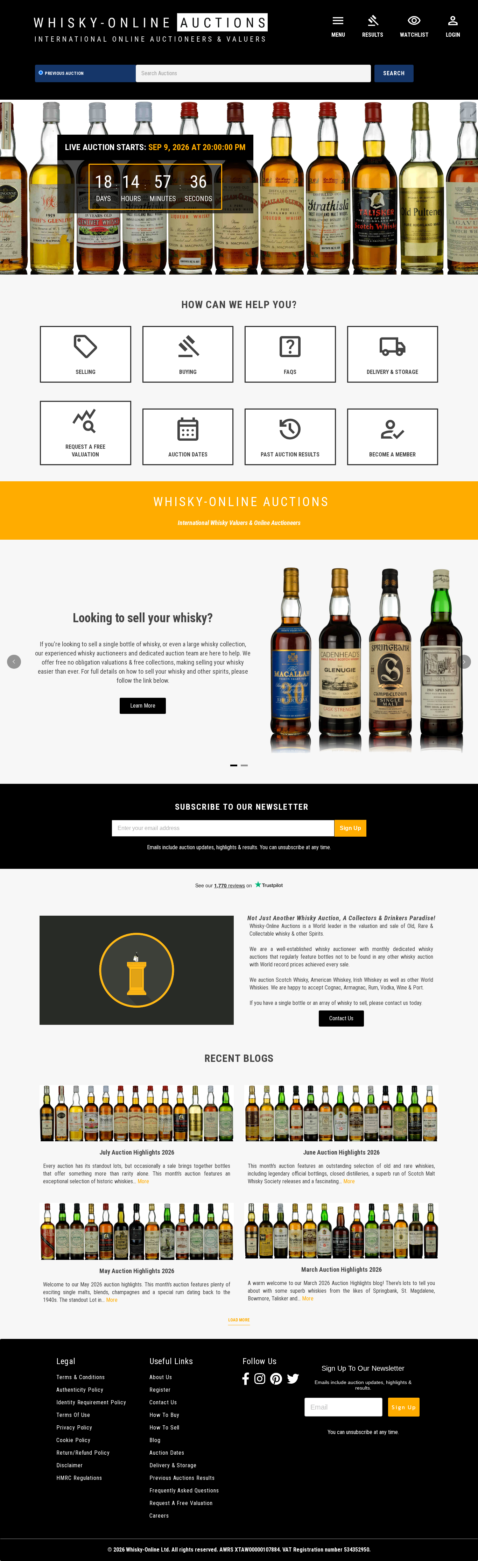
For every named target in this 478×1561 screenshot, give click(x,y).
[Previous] (14, 662)
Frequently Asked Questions (184, 1490)
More (143, 1181)
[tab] (233, 765)
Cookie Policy (73, 1440)
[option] (239, 187)
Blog (155, 1440)
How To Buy (164, 1415)
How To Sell (164, 1427)
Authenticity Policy (80, 1389)
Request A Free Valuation (181, 1503)
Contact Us (163, 1402)
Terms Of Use (73, 1415)
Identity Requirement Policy (91, 1402)
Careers (159, 1515)
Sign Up (350, 828)
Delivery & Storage (173, 1465)
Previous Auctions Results (182, 1478)
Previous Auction (64, 73)
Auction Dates (166, 1452)
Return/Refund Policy (83, 1452)
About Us (160, 1377)
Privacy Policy (74, 1427)
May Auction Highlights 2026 (136, 1271)
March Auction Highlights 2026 (341, 1269)
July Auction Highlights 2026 (136, 1152)
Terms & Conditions (80, 1377)
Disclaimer (69, 1465)
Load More (239, 1320)
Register (160, 1389)
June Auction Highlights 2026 (341, 1152)
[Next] (464, 662)
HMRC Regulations (79, 1478)
